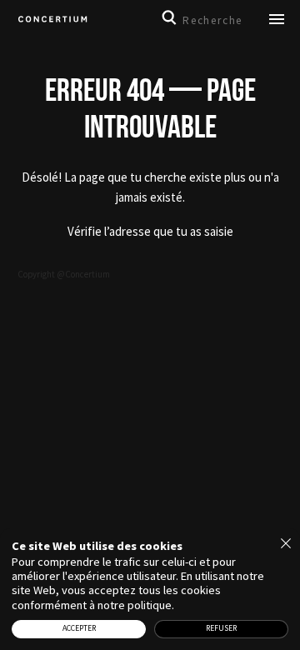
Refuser (221, 628)
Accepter (79, 628)
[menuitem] (53, 20)
